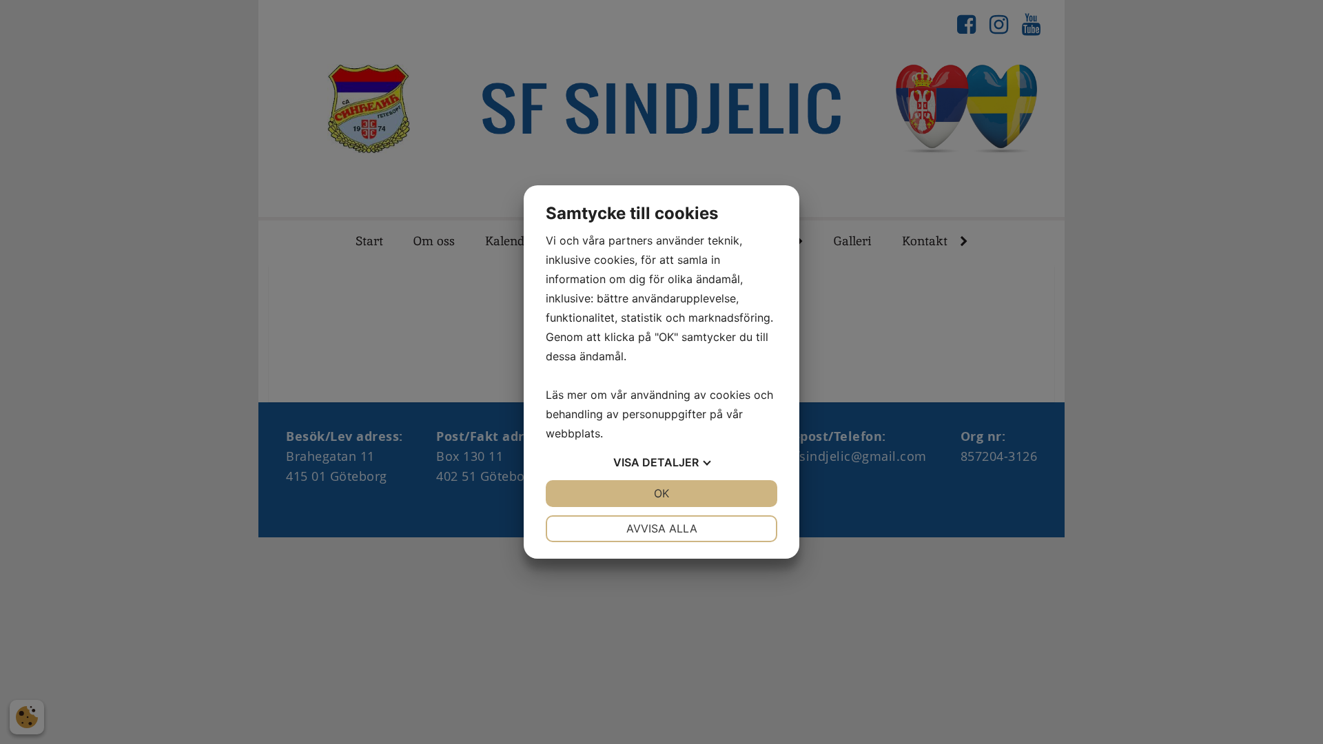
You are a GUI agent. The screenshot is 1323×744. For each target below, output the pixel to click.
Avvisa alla (661, 528)
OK (661, 493)
